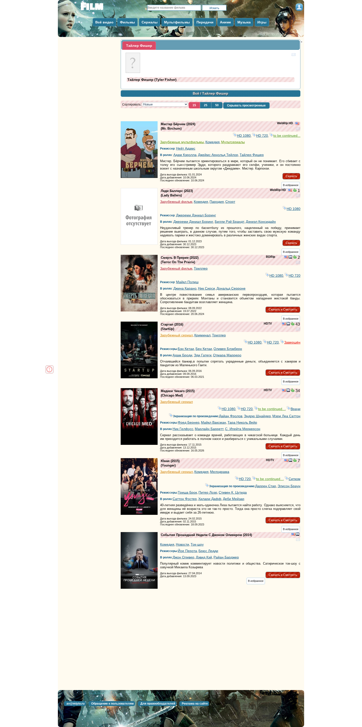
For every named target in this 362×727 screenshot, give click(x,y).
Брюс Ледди (208, 551)
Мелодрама (219, 472)
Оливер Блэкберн (228, 349)
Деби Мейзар (233, 499)
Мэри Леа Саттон (286, 416)
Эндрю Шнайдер (257, 416)
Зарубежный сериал (176, 335)
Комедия (212, 142)
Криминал (202, 335)
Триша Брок (187, 492)
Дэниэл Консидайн (261, 222)
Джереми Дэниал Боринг (196, 215)
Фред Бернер (188, 422)
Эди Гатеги (203, 355)
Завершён (292, 342)
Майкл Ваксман (213, 422)
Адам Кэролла (185, 155)
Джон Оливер (183, 557)
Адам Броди (182, 355)
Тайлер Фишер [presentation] (139, 46)
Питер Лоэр (207, 492)
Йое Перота (187, 551)
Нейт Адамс (185, 148)
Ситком (294, 479)
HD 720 (262, 136)
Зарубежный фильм (176, 202)
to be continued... (286, 136)
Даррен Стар (265, 486)
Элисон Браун (289, 486)
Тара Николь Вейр (242, 422)
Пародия (217, 202)
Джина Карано (185, 288)
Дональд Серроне (231, 288)
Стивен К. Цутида (233, 492)
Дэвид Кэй (204, 557)
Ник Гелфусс (183, 429)
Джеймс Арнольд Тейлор (218, 155)
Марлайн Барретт (209, 429)
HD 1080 (244, 136)
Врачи (295, 409)
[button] (194, 105)
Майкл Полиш (187, 282)
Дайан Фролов (230, 416)
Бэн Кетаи (186, 349)
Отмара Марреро (227, 355)
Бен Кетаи (204, 349)
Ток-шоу (197, 544)
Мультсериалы (233, 142)
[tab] (139, 45)
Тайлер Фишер (252, 155)
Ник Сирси (206, 288)
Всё (196, 93)
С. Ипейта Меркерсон (242, 429)
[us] (297, 124)
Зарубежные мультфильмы (182, 142)
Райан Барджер (226, 557)
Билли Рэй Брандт (229, 222)
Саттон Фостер (185, 499)
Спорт (230, 202)
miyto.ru (97, 8)
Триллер (201, 268)
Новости (182, 544)
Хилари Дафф (209, 499)
